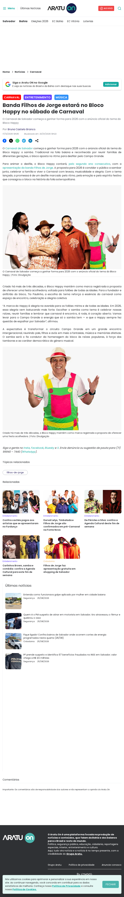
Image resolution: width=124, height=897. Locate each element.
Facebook (37, 448)
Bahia (23, 21)
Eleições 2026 (39, 21)
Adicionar (111, 84)
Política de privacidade (81, 864)
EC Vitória (73, 21)
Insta (26, 448)
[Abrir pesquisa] (119, 8)
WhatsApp (28, 452)
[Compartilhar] (37, 141)
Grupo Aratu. (74, 853)
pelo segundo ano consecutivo (89, 164)
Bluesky (49, 448)
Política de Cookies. (24, 889)
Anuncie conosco (111, 864)
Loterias (88, 21)
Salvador (9, 21)
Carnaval (35, 71)
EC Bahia (57, 21)
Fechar (111, 884)
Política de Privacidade (66, 886)
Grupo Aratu (55, 864)
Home (6, 71)
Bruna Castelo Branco (21, 129)
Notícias (20, 71)
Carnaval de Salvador (19, 148)
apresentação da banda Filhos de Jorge (28, 168)
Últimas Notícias (30, 8)
